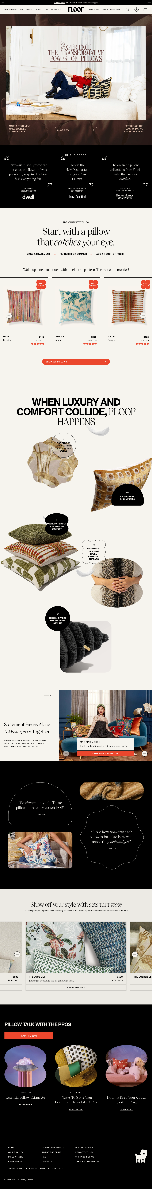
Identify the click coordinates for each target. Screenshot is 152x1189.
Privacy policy (84, 1152)
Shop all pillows (56, 362)
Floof (30, 1180)
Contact (47, 1161)
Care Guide (15, 1161)
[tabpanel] (76, 956)
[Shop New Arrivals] (76, 73)
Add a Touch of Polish (110, 254)
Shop (11, 1148)
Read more (25, 1104)
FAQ (44, 1157)
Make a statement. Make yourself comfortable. (20, 129)
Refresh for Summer (73, 254)
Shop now (63, 130)
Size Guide (94, 9)
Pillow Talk (15, 1157)
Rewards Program (53, 1148)
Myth (111, 336)
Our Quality (57, 9)
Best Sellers (42, 9)
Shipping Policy (84, 1157)
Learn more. (95, 2)
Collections (26, 9)
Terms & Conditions (87, 1161)
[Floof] (76, 9)
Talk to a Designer (111, 9)
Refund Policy (84, 1148)
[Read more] (25, 1066)
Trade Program (51, 1152)
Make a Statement (38, 254)
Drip (6, 336)
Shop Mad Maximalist (105, 753)
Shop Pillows (10, 9)
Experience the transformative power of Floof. (133, 129)
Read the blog (29, 1036)
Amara (59, 336)
